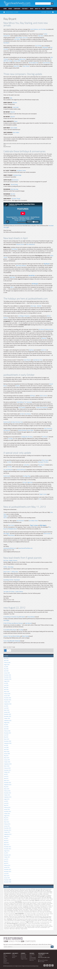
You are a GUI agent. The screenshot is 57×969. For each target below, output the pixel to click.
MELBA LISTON (20, 244)
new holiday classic (39, 913)
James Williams (11, 904)
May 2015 (6, 805)
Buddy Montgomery (23, 892)
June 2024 (6, 685)
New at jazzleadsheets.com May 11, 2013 (24, 507)
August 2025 (6, 664)
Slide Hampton (37, 922)
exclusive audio (27, 899)
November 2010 (7, 871)
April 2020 (6, 749)
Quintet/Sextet (33, 957)
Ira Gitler (9, 462)
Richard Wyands (41, 919)
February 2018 (7, 768)
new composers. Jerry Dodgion (30, 913)
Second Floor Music (44, 960)
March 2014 (6, 822)
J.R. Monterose (44, 903)
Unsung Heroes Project (19, 927)
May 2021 (6, 737)
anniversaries (28, 889)
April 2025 (6, 671)
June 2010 (6, 873)
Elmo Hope (33, 306)
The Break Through (16, 199)
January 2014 (7, 826)
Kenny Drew (15, 908)
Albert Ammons (22, 889)
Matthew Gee (40, 910)
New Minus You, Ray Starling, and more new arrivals (25, 24)
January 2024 (7, 695)
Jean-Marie (30, 430)
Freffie (5, 567)
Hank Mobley (16, 636)
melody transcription (20, 912)
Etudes (23, 899)
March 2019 (6, 757)
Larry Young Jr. (9, 909)
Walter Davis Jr (18, 928)
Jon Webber (15, 907)
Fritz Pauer (9, 900)
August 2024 (6, 681)
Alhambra (14, 102)
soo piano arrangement (39, 925)
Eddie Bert (16, 897)
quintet (27, 917)
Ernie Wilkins (18, 899)
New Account (14, 12)
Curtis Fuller (10, 895)
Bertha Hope (15, 572)
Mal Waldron (16, 910)
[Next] (10, 650)
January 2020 (7, 753)
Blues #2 (12, 117)
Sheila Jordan (16, 922)
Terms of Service (5, 960)
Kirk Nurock (22, 617)
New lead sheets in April (15, 238)
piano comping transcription (20, 916)
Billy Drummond (32, 890)
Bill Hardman (21, 890)
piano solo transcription (47, 916)
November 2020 (7, 741)
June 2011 (6, 859)
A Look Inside (15, 107)
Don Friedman (43, 895)
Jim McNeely (43, 904)
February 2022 (7, 731)
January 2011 (7, 867)
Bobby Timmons (13, 560)
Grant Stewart (11, 902)
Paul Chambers (31, 915)
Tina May (10, 438)
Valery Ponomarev (31, 927)
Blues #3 (12, 112)
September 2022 (7, 720)
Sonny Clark (28, 925)
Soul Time (5, 560)
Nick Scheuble (46, 913)
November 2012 (7, 848)
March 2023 (6, 710)
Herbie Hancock (35, 902)
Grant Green (6, 902)
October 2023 (7, 702)
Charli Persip (18, 894)
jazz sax (24, 904)
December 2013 (7, 828)
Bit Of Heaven (15, 180)
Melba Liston (13, 912)
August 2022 (6, 722)
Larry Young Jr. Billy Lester (17, 909)
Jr (22, 907)
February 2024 (7, 693)
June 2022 (6, 726)
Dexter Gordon (47, 533)
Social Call (43, 350)
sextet (13, 922)
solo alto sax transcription (44, 922)
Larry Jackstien (45, 908)
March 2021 (6, 739)
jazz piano (20, 904)
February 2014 (7, 824)
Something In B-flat (8, 580)
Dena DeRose (18, 37)
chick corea (24, 894)
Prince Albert (23, 917)
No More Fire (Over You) (16, 422)
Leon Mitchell (35, 909)
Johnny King (42, 905)
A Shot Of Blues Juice (8, 623)
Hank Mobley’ (20, 402)
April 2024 (6, 689)
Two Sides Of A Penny (8, 591)
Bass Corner (43, 889)
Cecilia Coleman (19, 591)
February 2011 (7, 865)
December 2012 (7, 846)
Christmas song (34, 894)
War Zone (13, 194)
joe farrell (16, 905)
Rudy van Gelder (34, 920)
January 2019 (7, 759)
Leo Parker (31, 909)
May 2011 (6, 861)
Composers (17, 9)
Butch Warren (30, 892)
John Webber (31, 905)
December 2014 (7, 811)
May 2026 (6, 658)
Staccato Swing (14, 184)
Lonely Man (26, 465)
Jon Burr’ (22, 414)
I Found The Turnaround (41, 407)
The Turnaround (28, 402)
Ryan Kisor (40, 920)
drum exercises (34, 896)
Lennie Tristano (25, 909)
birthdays (47, 890)
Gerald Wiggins (32, 900)
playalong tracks (17, 917)
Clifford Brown (45, 894)
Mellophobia (45, 47)
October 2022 (7, 718)
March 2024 (6, 691)
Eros (41, 360)
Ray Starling (38, 46)
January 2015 (7, 809)
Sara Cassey (50, 920)
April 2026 (6, 660)
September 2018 (7, 764)
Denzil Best (32, 895)
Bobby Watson (49, 891)
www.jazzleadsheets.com (9, 548)
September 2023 (7, 704)
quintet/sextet (31, 917)
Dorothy (17, 386)
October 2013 (7, 832)
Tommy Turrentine (44, 926)
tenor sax (24, 926)
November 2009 (7, 882)
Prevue (15, 121)
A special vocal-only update (17, 453)
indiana (24, 903)
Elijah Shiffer (44, 897)
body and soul (6, 892)
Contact (5, 959)
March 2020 (6, 751)
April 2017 (6, 778)
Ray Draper (15, 919)
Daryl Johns (15, 895)
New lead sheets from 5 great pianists (22, 558)
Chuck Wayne (40, 894)
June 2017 (6, 776)
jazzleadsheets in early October (19, 375)
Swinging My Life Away (26, 437)
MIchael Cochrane (36, 912)
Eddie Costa (20, 897)
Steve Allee (46, 925)
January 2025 (7, 673)
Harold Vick (29, 902)
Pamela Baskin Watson (18, 915)
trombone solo (12, 927)
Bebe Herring (25, 636)
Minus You (49, 9)
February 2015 (7, 807)
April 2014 (6, 820)
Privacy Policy (6, 963)
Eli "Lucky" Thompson (37, 897)
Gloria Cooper (45, 460)
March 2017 (6, 780)
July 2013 (6, 838)
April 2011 (6, 863)
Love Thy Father (42, 29)
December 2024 (7, 675)
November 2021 (7, 733)
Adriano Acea (22, 59)
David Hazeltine (21, 895)
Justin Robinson (34, 29)
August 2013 (6, 836)
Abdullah (39, 306)
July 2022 (6, 724)
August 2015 (6, 799)
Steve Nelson (13, 926)
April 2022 (6, 728)
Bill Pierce (32, 396)
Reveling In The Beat (43, 462)
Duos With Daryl (48, 896)
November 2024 (7, 677)
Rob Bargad (46, 919)
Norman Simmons (18, 623)
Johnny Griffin (17, 61)
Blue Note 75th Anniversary (11, 891)
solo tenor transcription (35, 923)
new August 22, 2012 (14, 607)
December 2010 (7, 869)
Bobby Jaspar (31, 891)
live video (40, 909)
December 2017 (7, 770)
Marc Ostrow (21, 910)
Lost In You (25, 37)
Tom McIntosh (37, 926)
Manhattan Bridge (17, 175)
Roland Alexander (10, 920)
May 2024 (6, 687)
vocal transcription (43, 927)
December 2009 (7, 880)
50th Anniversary (7, 889)
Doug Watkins (22, 896)
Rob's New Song (14, 189)
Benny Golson (6, 890)
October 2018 (7, 762)
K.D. (48, 907)
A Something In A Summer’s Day (11, 617)
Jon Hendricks (10, 907)
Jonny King (20, 907)
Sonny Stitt (16, 66)
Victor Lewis (37, 927)
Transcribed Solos (32, 955)
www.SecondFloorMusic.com (25, 548)
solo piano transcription (22, 923)
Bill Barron (17, 890)
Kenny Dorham (10, 908)
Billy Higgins (6, 533)
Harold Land (24, 902)
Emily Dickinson (31, 617)
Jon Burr (45, 905)
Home (5, 9)
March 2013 (6, 844)
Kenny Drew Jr (21, 908)
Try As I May (6, 641)
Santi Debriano (45, 920)
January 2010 (7, 877)
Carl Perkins (35, 892)
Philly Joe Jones (12, 916)
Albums (13, 957)
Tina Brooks (28, 926)
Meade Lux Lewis (7, 912)
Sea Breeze (28, 414)
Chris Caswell (22, 407)
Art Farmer (33, 889)
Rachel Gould (6, 422)
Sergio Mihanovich (7, 922)
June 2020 (6, 747)
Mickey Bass (42, 912)
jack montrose (49, 903)
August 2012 (6, 851)
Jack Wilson (6, 904)
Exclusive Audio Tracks (35, 899)
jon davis (49, 905)
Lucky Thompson (10, 910)
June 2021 (6, 735)
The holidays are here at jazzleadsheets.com (25, 298)
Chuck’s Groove (43, 396)
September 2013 (7, 834)
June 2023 (6, 708)
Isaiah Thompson (33, 903)
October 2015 (7, 795)
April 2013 (6, 842)
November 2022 (7, 716)
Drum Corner (11, 525)
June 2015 (6, 803)
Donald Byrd (17, 896)
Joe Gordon (20, 905)
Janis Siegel (6, 620)
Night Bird (29, 482)
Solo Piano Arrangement (12, 923)
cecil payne (40, 892)
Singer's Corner (43, 494)
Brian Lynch (17, 892)
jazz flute (16, 904)
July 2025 (6, 666)
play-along (12, 917)
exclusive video (43, 899)
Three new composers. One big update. (22, 74)
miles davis (47, 912)
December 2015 (7, 793)
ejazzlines (31, 897)
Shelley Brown (22, 922)
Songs (10, 9)
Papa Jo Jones (25, 915)
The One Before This (33, 63)
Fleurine (47, 899)
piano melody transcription (37, 916)
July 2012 (6, 853)
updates (25, 927)
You (4, 470)
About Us (37, 9)
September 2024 (7, 679)
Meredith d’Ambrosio (15, 641)
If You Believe (6, 630)
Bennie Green (48, 889)
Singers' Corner (24, 959)
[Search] (52, 3)
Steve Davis (8, 926)
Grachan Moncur (49, 900)
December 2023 (7, 697)
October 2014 (7, 813)
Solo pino (29, 923)
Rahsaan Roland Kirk (44, 917)
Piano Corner (29, 916)
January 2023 (7, 712)
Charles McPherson (12, 894)
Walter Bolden (12, 928)
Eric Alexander (13, 899)
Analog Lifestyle (35, 966)
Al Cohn (24, 482)
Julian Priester (27, 360)
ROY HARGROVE (30, 244)
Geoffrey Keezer (26, 900)
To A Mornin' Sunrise (21, 170)
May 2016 (6, 786)
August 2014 (6, 815)
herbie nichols (41, 902)
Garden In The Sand (8, 636)
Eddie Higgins (25, 897)
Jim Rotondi (48, 904)
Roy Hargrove (23, 920)
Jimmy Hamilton (7, 905)
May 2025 (6, 668)
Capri (11, 98)
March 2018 (6, 766)
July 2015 (6, 801)
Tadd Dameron (19, 926)
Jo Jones (12, 905)
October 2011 (7, 857)
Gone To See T (7, 572)
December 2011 (7, 855)
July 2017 (6, 774)
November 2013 (7, 830)
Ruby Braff (29, 920)
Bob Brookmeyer (21, 470)
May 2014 (6, 817)
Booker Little (12, 892)
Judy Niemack (36, 360)
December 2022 (7, 714)
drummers (43, 338)
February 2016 (7, 791)
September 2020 (7, 743)
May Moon (40, 36)
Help (43, 9)
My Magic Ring (26, 476)
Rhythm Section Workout (33, 919)
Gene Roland (19, 900)
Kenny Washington (27, 908)
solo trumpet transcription (19, 925)
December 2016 (7, 782)
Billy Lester (43, 890)
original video (10, 915)
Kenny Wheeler (34, 908)
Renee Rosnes (25, 919)
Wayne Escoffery (24, 928)
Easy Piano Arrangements (9, 897)
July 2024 (6, 683)
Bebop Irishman (49, 329)
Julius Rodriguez (37, 907)
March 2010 (6, 875)
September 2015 (7, 797)
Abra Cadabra (16, 132)
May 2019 (6, 755)
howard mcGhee (13, 903)
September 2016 (7, 784)
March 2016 (6, 789)
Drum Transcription (41, 896)
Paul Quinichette (43, 915)
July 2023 (6, 706)
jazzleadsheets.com (30, 904)
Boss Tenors (26, 66)
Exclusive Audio (33, 959)
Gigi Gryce (31, 350)
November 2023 (7, 699)
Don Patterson (20, 521)
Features (25, 9)
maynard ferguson (46, 910)
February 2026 (7, 662)
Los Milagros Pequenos (24, 316)
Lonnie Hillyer (45, 909)
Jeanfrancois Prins (37, 904)
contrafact (6, 895)
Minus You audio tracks (10, 913)
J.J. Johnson (39, 903)
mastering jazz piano (33, 910)
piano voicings (6, 917)
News (31, 9)
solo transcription (44, 923)
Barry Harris (38, 889)
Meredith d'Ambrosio (28, 912)
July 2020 (6, 745)
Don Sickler (17, 39)
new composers (19, 914)
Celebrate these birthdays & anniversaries (24, 151)
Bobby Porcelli (37, 891)
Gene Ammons (46, 63)
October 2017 (7, 772)
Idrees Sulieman (19, 903)
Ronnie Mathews (22, 430)
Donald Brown (11, 896)
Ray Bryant (6, 43)
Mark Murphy (26, 910)
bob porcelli (26, 891)
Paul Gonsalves (37, 915)
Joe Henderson (25, 905)
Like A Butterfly (48, 428)
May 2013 (6, 840)
